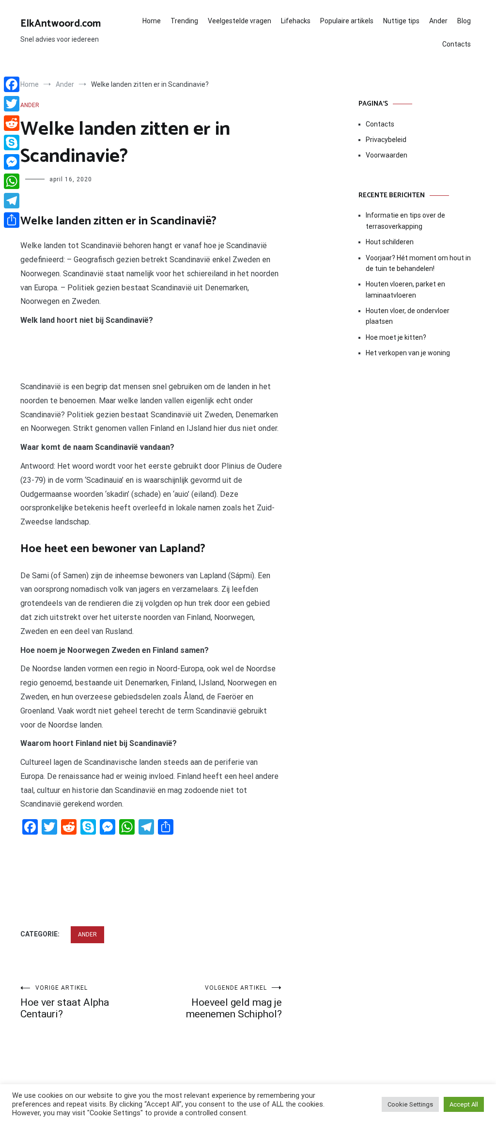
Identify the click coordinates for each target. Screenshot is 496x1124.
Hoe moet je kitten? (397, 337)
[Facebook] (11, 84)
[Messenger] (11, 162)
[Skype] (11, 142)
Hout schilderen (390, 242)
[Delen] (11, 220)
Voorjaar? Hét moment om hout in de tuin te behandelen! (418, 263)
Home (151, 21)
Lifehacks (295, 21)
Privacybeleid (386, 139)
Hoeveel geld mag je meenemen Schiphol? (234, 1002)
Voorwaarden (386, 155)
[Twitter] (11, 103)
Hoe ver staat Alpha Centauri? (64, 1002)
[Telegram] (11, 200)
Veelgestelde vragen (239, 21)
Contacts (456, 44)
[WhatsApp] (11, 181)
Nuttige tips (401, 21)
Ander (438, 21)
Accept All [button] (464, 1104)
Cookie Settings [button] (410, 1104)
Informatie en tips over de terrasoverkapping (405, 220)
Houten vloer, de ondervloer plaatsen (408, 316)
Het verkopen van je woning (408, 353)
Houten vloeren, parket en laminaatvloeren (405, 289)
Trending (184, 21)
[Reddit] (11, 123)
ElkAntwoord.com (60, 24)
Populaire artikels (346, 21)
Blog (464, 21)
